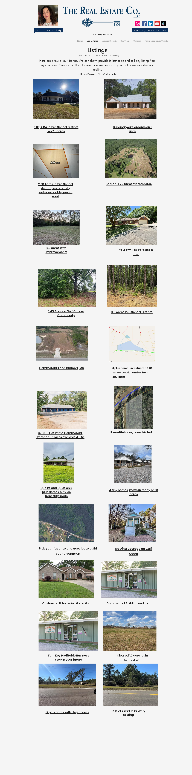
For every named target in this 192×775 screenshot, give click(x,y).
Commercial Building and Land (129, 603)
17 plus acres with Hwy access (67, 712)
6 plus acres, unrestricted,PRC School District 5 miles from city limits (132, 372)
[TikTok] (163, 23)
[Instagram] (137, 23)
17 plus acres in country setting (128, 713)
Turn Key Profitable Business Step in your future (68, 657)
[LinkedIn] (150, 23)
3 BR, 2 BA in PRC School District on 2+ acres (56, 129)
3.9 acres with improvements (56, 250)
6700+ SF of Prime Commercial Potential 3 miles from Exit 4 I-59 (60, 435)
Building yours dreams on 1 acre (132, 129)
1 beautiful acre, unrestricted (131, 432)
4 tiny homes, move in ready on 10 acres (133, 492)
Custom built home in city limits (65, 603)
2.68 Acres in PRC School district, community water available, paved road (55, 190)
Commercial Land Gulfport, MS (61, 368)
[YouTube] (157, 23)
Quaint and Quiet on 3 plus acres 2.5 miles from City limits (56, 492)
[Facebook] (144, 23)
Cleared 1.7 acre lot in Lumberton (132, 657)
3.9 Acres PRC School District (132, 312)
